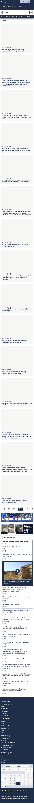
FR (10, 6)
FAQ (2, 755)
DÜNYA (3, 723)
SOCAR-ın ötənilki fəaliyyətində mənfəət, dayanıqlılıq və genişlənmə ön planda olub (15, 628)
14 (23, 778)
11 (10, 778)
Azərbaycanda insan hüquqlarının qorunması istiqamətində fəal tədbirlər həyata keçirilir (16, 181)
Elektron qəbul (6, 753)
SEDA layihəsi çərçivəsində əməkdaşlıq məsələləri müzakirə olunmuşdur (14, 372)
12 (14, 778)
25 (10, 783)
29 (27, 783)
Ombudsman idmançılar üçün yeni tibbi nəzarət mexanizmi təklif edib (14, 690)
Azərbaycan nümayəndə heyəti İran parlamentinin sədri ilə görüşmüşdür (13, 50)
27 (19, 783)
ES (12, 6)
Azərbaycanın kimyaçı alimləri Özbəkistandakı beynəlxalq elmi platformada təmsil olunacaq (16, 675)
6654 (14, 509)
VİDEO (3, 730)
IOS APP (3, 762)
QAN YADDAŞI (5, 726)
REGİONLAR (4, 711)
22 (27, 781)
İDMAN (3, 721)
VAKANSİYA (4, 750)
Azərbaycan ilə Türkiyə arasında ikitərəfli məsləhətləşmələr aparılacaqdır (14, 341)
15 (27, 778)
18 (10, 781)
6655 (20, 509)
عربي (15, 6)
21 (23, 781)
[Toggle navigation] (30, 12)
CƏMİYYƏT (4, 713)
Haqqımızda (5, 738)
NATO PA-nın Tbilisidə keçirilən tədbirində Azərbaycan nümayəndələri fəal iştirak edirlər (16, 149)
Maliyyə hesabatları (8, 743)
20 (19, 781)
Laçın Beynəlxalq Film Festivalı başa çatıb (15, 541)
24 (5, 783)
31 (5, 786)
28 (23, 783)
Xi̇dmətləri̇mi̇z (6, 747)
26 (14, 783)
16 (31, 778)
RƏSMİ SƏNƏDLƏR (6, 704)
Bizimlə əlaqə (6, 736)
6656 (26, 509)
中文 (19, 6)
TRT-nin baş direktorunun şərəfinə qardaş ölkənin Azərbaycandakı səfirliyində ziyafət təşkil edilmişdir (17, 117)
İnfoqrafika (5, 728)
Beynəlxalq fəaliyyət (8, 745)
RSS (2, 757)
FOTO (2, 733)
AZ (2, 6)
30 (31, 783)
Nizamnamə (5, 740)
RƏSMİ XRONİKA (6, 702)
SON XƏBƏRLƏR (9, 537)
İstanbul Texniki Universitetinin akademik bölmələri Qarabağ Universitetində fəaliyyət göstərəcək (15, 619)
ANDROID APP (5, 760)
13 (19, 778)
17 (5, 781)
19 (14, 781)
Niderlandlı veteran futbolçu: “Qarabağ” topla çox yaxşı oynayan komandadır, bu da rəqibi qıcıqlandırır (16, 666)
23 (31, 781)
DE (8, 6)
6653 (8, 509)
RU (4, 6)
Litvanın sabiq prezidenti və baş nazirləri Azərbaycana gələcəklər (14, 501)
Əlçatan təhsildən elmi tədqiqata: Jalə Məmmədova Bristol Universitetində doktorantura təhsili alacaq (14, 589)
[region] (17, 617)
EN (6, 6)
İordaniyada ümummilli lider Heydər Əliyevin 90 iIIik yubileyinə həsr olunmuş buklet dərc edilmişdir (16, 277)
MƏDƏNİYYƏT (5, 716)
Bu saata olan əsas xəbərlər (11, 604)
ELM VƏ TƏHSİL (6, 719)
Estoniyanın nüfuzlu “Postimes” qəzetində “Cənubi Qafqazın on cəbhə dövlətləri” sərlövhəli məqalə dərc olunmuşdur (16, 436)
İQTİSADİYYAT (5, 709)
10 (5, 778)
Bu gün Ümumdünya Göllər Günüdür (13, 659)
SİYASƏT (3, 706)
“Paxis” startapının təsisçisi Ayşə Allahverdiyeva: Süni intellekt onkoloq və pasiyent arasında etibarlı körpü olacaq (14, 651)
